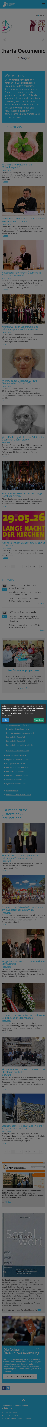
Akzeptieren (38, 720)
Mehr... (5, 720)
